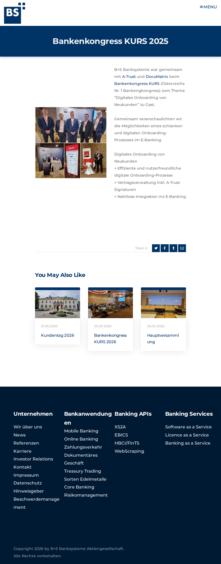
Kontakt (22, 467)
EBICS (121, 435)
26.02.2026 (155, 326)
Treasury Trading (82, 471)
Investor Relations (33, 459)
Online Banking (81, 439)
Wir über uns (27, 426)
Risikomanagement (86, 495)
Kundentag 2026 (57, 335)
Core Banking (79, 487)
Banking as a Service (187, 443)
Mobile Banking (81, 431)
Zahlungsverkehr (83, 447)
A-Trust (129, 76)
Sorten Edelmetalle (85, 479)
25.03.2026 (102, 326)
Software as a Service (188, 426)
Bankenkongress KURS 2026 (110, 338)
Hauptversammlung (163, 338)
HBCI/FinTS (127, 443)
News (19, 435)
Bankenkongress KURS (137, 83)
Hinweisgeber (28, 491)
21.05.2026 (49, 326)
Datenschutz (27, 483)
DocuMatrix (157, 76)
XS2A (120, 426)
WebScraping (129, 451)
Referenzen (26, 443)
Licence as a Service (187, 435)
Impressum (26, 475)
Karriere (22, 451)
